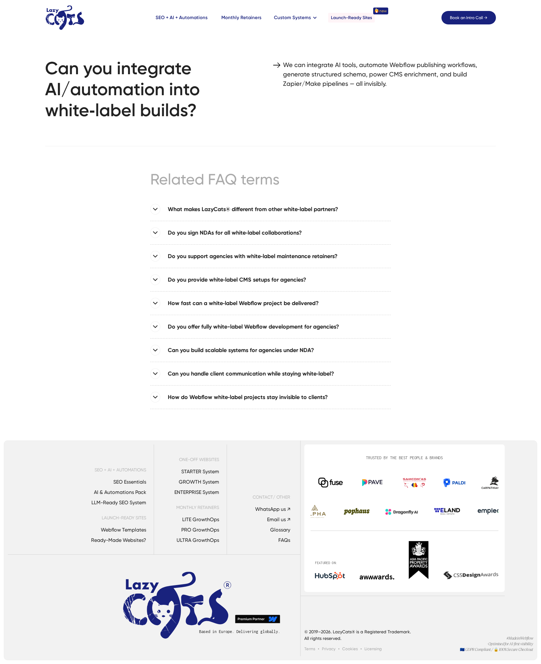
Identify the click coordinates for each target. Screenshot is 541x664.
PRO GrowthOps (200, 530)
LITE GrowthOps (200, 519)
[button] (294, 17)
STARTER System (200, 472)
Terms (309, 648)
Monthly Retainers (241, 17)
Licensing (373, 648)
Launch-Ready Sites (351, 17)
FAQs (284, 540)
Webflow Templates (123, 530)
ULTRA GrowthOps (198, 540)
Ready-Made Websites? (118, 540)
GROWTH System (199, 482)
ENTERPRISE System (196, 492)
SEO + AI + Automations (182, 17)
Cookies (350, 648)
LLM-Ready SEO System (118, 503)
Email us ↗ (278, 519)
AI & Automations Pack (120, 492)
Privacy (329, 648)
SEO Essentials (129, 482)
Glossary (280, 530)
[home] (65, 17)
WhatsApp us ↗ (272, 509)
